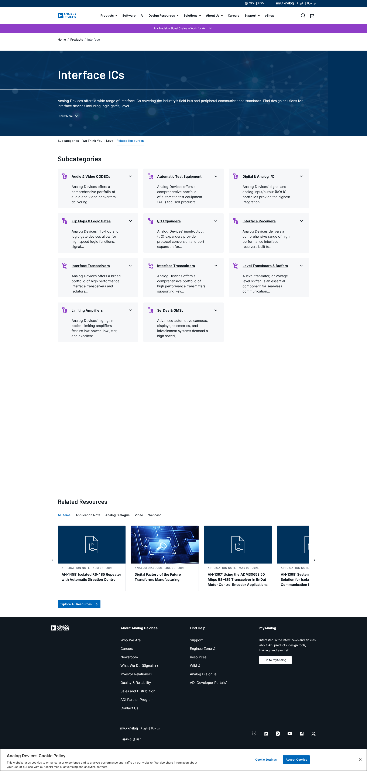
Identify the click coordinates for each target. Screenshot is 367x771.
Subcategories (68, 140)
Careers (126, 648)
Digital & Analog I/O (258, 176)
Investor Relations (134, 674)
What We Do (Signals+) (139, 665)
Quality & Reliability (135, 682)
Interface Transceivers (91, 266)
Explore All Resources (76, 604)
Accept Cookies (296, 759)
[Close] (360, 759)
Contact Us (129, 708)
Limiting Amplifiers (87, 310)
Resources (198, 657)
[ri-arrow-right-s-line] (314, 560)
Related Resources (130, 140)
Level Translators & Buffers (265, 266)
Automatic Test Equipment (179, 176)
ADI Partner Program (137, 699)
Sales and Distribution (137, 691)
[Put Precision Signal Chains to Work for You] (183, 28)
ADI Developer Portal (207, 682)
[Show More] (69, 116)
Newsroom (129, 657)
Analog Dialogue (117, 515)
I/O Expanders (169, 221)
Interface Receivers (259, 221)
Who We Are (130, 640)
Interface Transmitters (176, 266)
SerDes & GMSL (170, 310)
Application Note (88, 515)
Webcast (154, 515)
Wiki (193, 665)
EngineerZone (201, 648)
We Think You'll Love (97, 140)
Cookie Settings (266, 759)
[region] (183, 760)
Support (196, 640)
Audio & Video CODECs (91, 176)
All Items (64, 515)
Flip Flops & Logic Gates (91, 221)
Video (139, 515)
